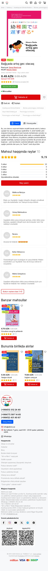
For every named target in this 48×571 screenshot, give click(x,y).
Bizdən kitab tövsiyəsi (9, 453)
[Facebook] (3, 522)
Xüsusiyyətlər (31, 123)
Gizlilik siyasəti (6, 459)
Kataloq (9, 7)
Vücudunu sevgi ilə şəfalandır (12, 331)
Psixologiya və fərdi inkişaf (11, 115)
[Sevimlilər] (44, 97)
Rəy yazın (24, 183)
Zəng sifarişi (7, 422)
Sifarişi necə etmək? (8, 475)
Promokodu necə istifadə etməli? (13, 478)
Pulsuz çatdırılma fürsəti (9, 472)
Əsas (2, 7)
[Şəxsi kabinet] (35, 3)
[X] (21, 522)
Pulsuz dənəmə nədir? (9, 466)
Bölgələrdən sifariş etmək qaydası (13, 481)
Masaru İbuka (12, 70)
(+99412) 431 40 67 (11, 417)
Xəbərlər (4, 447)
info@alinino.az (9, 427)
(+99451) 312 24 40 (11, 410)
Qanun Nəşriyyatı (15, 67)
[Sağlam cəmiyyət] (36, 361)
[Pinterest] (33, 522)
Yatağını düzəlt (6, 377)
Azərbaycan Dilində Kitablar (23, 7)
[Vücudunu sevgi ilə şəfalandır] (12, 315)
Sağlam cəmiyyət (31, 377)
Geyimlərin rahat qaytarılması (11, 469)
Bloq (2, 450)
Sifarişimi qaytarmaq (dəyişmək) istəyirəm (16, 462)
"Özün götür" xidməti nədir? (11, 484)
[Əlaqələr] (31, 3)
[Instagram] (9, 522)
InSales (36, 556)
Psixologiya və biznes (27, 112)
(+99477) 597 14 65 (11, 414)
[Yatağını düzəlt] (12, 361)
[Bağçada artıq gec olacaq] (24, 33)
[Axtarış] (26, 3)
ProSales (21, 556)
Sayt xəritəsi (37, 554)
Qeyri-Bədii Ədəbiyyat (9, 112)
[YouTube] (15, 522)
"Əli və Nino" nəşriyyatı (9, 456)
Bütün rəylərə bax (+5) (12, 291)
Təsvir (16, 123)
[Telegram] (27, 522)
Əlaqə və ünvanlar (7, 444)
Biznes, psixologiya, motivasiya (33, 108)
